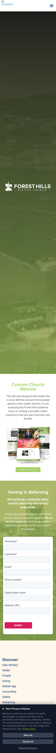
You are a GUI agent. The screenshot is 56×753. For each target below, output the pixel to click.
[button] (52, 6)
